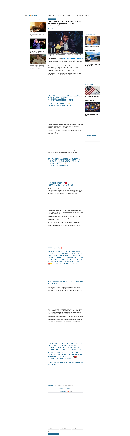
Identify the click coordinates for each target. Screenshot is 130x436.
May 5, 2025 (66, 105)
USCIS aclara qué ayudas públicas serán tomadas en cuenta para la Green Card (92, 98)
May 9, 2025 (68, 185)
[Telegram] (65, 395)
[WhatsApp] (63, 395)
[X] (58, 395)
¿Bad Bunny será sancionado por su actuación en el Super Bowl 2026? (37, 66)
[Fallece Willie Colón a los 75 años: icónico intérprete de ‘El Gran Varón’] (38, 44)
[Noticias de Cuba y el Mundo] (33, 15)
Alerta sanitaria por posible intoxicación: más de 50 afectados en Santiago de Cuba (92, 64)
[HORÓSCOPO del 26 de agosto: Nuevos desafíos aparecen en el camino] (92, 107)
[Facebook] (56, 395)
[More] (68, 395)
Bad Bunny (55, 385)
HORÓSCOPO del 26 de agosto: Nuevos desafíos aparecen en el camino (91, 114)
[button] (104, 15)
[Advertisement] (65, 7)
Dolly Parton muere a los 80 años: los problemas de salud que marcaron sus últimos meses (92, 48)
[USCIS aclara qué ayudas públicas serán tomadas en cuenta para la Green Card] (92, 90)
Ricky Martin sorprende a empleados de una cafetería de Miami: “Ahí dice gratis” (37, 34)
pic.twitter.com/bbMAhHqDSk (60, 100)
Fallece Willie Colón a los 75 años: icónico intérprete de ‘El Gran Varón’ (37, 50)
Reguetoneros (70, 385)
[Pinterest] (61, 395)
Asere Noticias (32, 36)
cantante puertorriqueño (62, 385)
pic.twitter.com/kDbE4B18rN (60, 165)
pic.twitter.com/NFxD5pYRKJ (60, 359)
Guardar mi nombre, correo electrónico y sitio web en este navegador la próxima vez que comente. (66, 431)
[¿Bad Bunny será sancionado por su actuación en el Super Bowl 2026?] (38, 59)
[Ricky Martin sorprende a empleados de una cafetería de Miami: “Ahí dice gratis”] (38, 27)
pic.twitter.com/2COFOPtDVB (64, 264)
